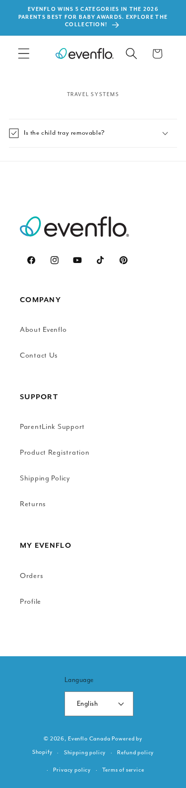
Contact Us (39, 355)
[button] (24, 54)
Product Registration (54, 452)
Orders (31, 576)
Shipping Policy (45, 478)
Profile (30, 601)
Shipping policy (85, 752)
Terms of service (123, 770)
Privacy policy (72, 770)
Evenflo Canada (89, 738)
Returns (33, 504)
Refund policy (135, 752)
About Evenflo (43, 329)
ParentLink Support (52, 426)
